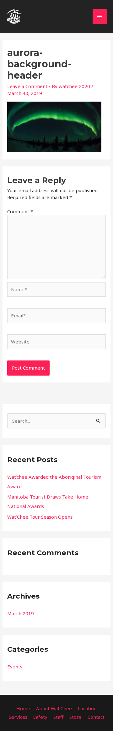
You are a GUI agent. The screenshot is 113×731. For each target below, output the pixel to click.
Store (75, 717)
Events (14, 666)
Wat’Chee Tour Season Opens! (40, 517)
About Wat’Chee (54, 708)
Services (18, 717)
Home (23, 708)
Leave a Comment (27, 86)
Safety (40, 717)
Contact (96, 717)
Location (87, 708)
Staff (58, 717)
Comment (20, 211)
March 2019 (20, 613)
